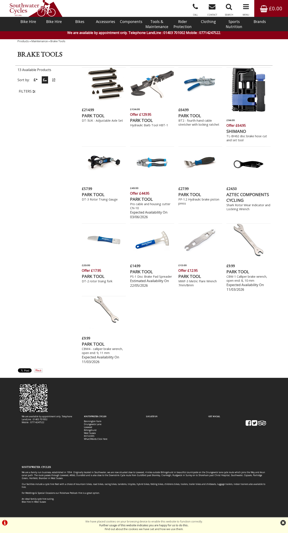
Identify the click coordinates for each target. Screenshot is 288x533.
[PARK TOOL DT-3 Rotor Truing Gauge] (104, 178)
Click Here (102, 438)
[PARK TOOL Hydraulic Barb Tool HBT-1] (152, 99)
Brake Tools (57, 41)
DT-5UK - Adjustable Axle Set (102, 120)
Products (23, 41)
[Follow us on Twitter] (254, 424)
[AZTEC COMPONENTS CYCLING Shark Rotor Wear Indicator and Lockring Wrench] (248, 178)
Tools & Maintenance (156, 24)
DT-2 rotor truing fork (97, 281)
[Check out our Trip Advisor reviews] (262, 424)
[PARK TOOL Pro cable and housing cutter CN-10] (152, 178)
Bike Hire (28, 21)
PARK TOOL (93, 115)
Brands (260, 21)
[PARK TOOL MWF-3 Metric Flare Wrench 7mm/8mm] (200, 255)
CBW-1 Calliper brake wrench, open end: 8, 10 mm (246, 279)
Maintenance (39, 41)
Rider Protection (183, 24)
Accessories (105, 21)
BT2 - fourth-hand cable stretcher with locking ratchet (198, 122)
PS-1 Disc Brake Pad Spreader (151, 277)
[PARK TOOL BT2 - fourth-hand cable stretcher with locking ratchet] (200, 99)
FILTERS (25, 91)
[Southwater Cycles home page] (36, 8)
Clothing (208, 21)
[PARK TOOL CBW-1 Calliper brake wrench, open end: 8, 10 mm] (248, 255)
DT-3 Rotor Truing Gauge (100, 199)
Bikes (79, 21)
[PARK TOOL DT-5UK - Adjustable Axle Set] (104, 99)
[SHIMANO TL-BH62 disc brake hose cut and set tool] (248, 110)
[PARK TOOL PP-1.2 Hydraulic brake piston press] (200, 178)
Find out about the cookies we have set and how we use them (144, 529)
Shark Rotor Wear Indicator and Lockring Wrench (248, 207)
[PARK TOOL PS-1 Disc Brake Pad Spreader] (152, 255)
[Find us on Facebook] (248, 424)
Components (131, 21)
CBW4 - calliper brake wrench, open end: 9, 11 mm (102, 351)
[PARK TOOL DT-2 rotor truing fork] (104, 255)
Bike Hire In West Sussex (34, 501)
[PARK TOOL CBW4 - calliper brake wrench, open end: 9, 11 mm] (104, 328)
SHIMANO (236, 131)
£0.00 (275, 8)
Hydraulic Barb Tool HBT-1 (149, 125)
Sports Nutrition (234, 24)
